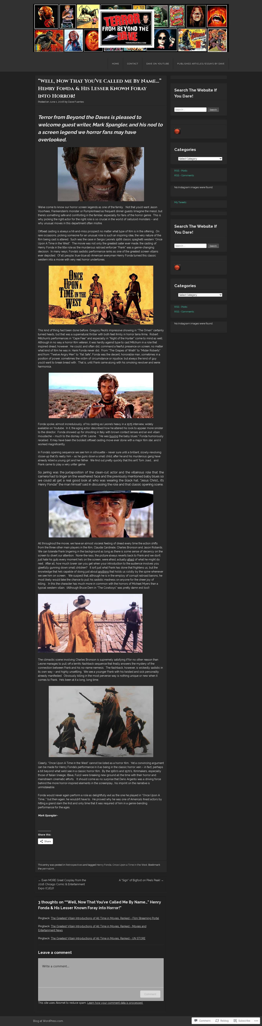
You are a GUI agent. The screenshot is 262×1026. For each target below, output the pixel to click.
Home (115, 64)
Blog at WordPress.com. (48, 1021)
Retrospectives (74, 864)
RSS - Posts (180, 170)
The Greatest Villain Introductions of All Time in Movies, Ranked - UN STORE (98, 938)
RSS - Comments (184, 175)
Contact (132, 64)
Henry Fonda (104, 864)
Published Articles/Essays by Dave (201, 64)
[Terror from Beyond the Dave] (131, 28)
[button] (101, 174)
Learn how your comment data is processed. (115, 1002)
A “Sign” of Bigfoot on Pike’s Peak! (141, 880)
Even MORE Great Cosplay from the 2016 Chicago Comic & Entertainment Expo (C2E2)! (62, 884)
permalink (48, 868)
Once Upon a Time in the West (130, 864)
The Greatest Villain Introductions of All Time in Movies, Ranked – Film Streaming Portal (105, 918)
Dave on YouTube (157, 64)
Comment (150, 994)
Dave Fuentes (76, 101)
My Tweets (180, 202)
